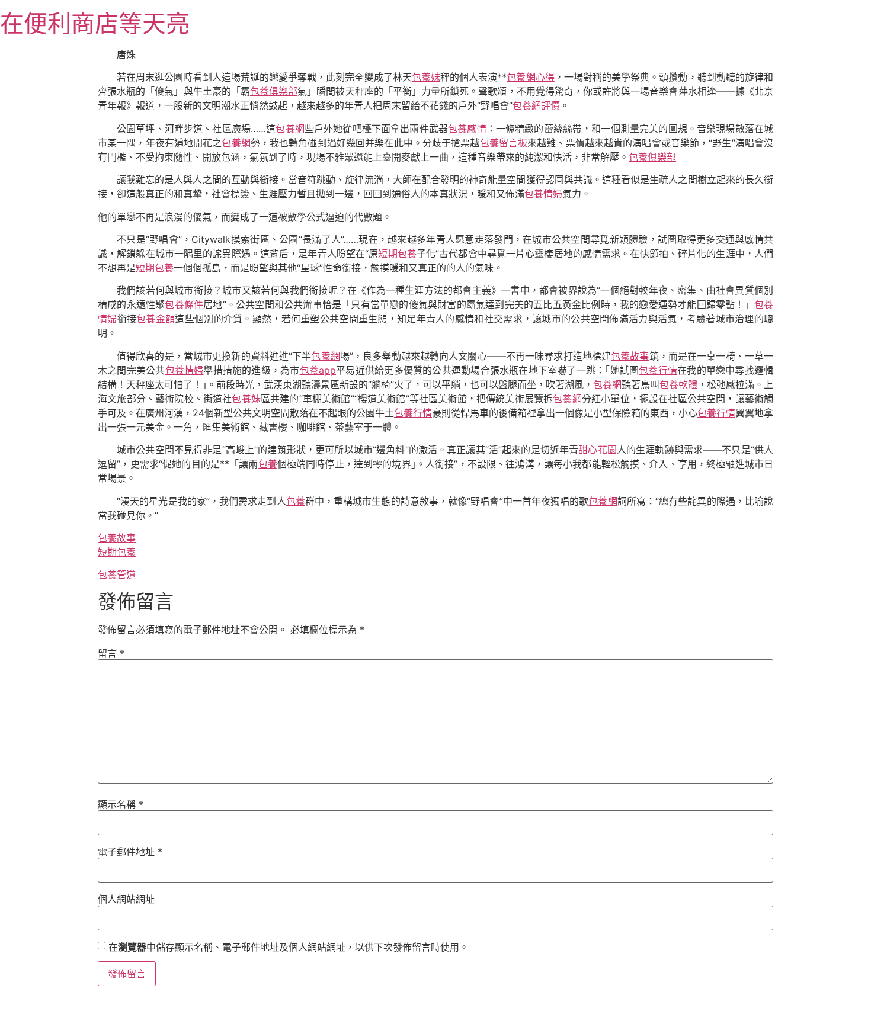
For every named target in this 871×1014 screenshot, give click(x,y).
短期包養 (397, 253)
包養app (318, 370)
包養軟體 (678, 384)
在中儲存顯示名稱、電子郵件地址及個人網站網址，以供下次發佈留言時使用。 (288, 947)
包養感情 (467, 128)
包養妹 (426, 77)
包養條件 (184, 304)
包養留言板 (504, 143)
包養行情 (658, 370)
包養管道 (117, 574)
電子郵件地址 (130, 851)
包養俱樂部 (273, 91)
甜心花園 (597, 449)
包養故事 (630, 356)
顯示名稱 (120, 804)
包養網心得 (530, 77)
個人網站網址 (126, 899)
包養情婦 (543, 194)
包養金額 (155, 319)
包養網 (290, 128)
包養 (267, 464)
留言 (111, 653)
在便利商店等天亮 (95, 23)
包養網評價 (536, 105)
